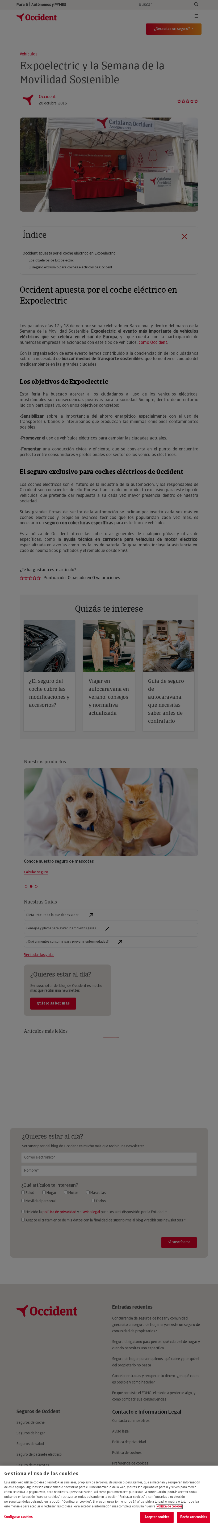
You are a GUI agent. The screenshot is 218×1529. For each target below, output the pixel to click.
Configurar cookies (18, 1517)
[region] (109, 1497)
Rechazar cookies (193, 1517)
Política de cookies (169, 1506)
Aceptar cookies (157, 1517)
